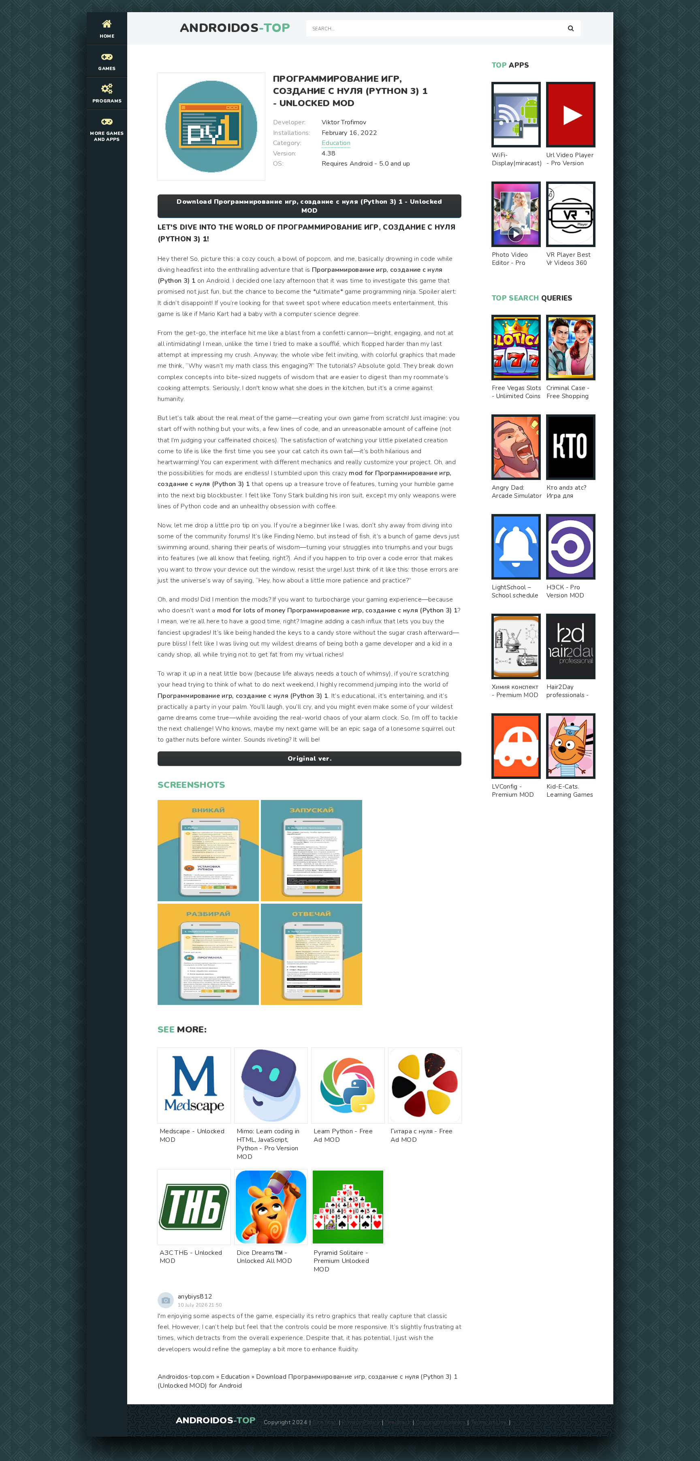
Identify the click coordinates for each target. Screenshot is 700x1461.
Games (107, 69)
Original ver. (309, 758)
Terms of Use (489, 1422)
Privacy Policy (361, 1422)
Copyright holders (440, 1422)
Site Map (325, 1422)
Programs (107, 101)
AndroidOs (235, 28)
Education (336, 143)
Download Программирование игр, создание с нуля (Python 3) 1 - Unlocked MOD (309, 206)
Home (107, 36)
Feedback (398, 1422)
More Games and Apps (107, 136)
